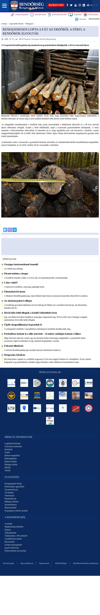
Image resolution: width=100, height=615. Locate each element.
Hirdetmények (10, 498)
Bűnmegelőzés (11, 458)
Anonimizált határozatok (59, 14)
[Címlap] (27, 6)
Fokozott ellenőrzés (13, 345)
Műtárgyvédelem (11, 501)
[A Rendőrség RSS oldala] (83, 5)
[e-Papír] (76, 383)
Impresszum (44, 563)
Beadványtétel (10, 508)
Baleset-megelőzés (12, 455)
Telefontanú (9, 495)
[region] (50, 130)
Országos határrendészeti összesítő (21, 264)
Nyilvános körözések (13, 446)
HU (97, 5)
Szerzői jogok (8, 563)
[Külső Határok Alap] (63, 408)
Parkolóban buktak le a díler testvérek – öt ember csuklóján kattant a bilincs (42, 333)
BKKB (8, 467)
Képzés (8, 530)
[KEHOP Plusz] (11, 383)
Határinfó (8, 449)
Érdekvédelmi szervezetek (15, 551)
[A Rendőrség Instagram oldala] (79, 5)
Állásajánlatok (10, 533)
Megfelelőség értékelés (14, 527)
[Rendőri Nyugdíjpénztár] (89, 395)
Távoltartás (9, 492)
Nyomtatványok (11, 489)
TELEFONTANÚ (94, 19)
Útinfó (7, 452)
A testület (8, 524)
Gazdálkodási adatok (13, 539)
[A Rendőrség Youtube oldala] (75, 5)
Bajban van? (56, 5)
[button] (4, 5)
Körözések (82, 19)
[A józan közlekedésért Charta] (76, 408)
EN (91, 5)
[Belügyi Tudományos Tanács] (24, 383)
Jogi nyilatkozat (26, 563)
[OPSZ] (11, 408)
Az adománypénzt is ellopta (18, 300)
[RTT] (37, 395)
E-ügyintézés (77, 14)
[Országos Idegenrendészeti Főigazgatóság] (50, 383)
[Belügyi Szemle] (37, 383)
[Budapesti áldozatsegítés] (50, 395)
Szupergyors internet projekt (16, 511)
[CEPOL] (63, 395)
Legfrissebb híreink (12, 443)
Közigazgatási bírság (13, 483)
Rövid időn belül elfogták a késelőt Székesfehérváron (30, 312)
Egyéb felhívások (12, 548)
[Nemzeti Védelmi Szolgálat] (50, 421)
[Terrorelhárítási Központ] (11, 395)
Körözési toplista (93, 14)
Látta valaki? (11, 282)
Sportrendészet (11, 505)
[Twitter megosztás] (5, 230)
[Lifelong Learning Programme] (37, 408)
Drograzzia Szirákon (14, 354)
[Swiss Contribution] (50, 408)
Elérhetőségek (61, 563)
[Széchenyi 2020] (24, 408)
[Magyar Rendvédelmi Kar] (76, 395)
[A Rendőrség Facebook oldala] (66, 5)
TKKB (7, 470)
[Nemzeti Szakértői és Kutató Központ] (89, 383)
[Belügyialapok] (24, 395)
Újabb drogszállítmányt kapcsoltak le (23, 324)
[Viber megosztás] (10, 230)
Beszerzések (10, 542)
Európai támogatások (21, 14)
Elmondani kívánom (14, 291)
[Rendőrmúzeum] (63, 383)
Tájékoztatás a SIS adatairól (16, 536)
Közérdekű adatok (40, 14)
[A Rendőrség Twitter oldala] (70, 5)
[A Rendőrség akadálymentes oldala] (87, 5)
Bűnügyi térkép (11, 464)
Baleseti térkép (11, 461)
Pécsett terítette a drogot (16, 273)
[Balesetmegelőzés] (89, 408)
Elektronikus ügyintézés (14, 486)
